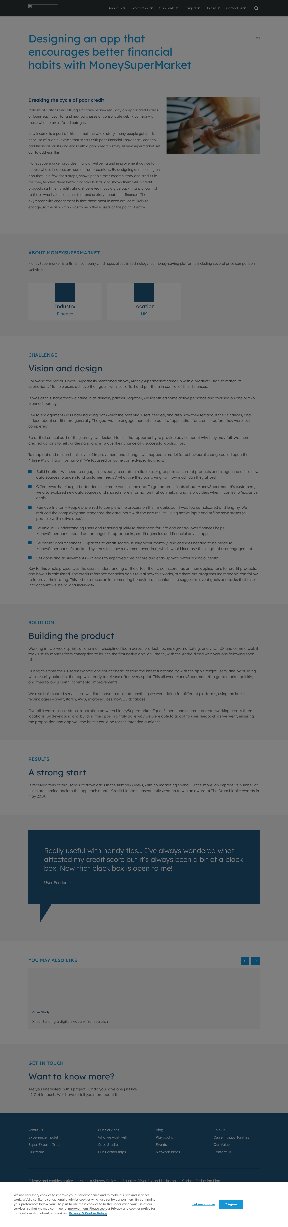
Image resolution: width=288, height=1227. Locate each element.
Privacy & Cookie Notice (88, 1213)
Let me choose (203, 1204)
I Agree (231, 1204)
